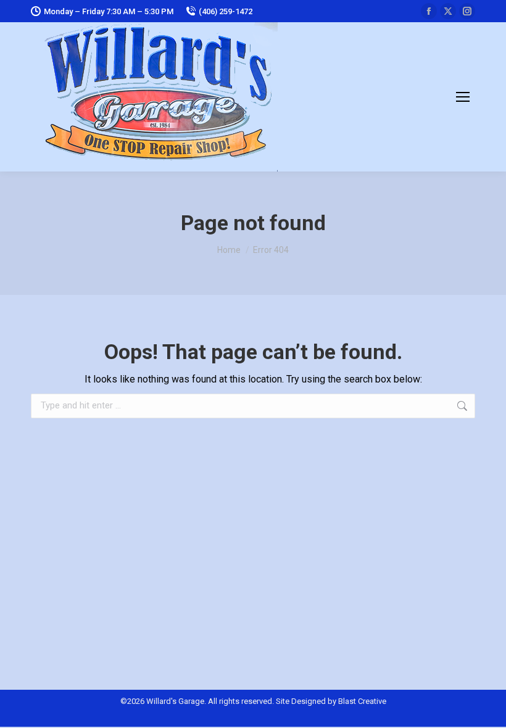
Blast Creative (362, 701)
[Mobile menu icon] (462, 97)
